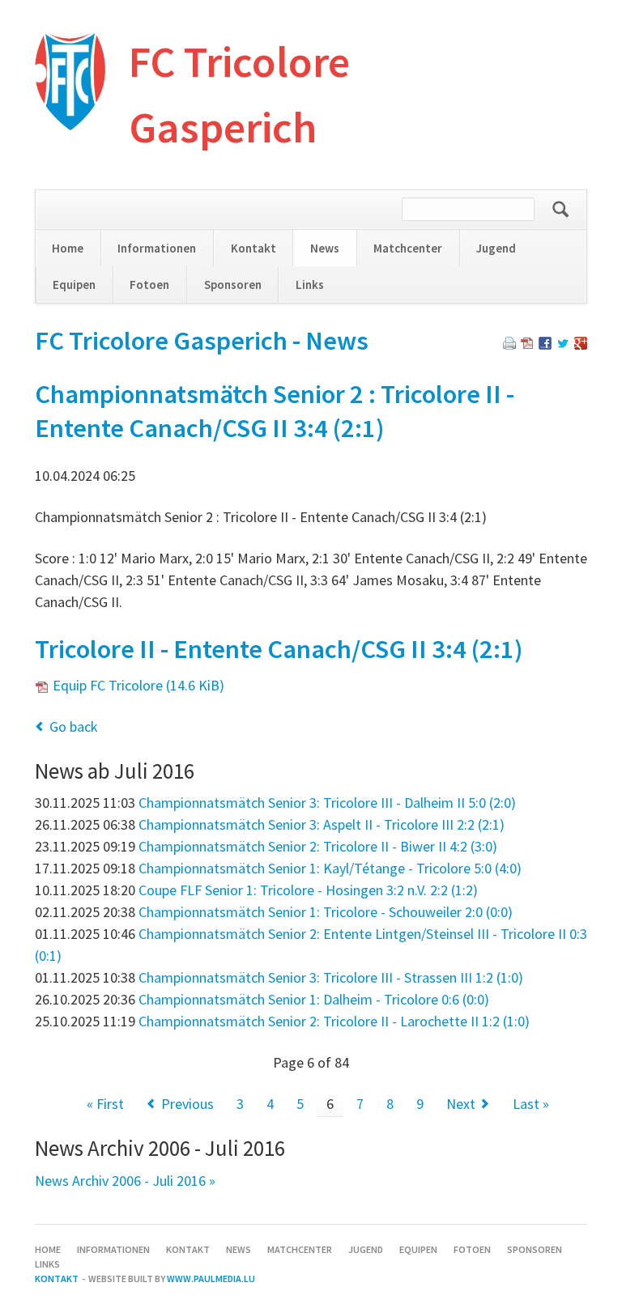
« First (105, 1103)
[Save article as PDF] (527, 344)
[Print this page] (509, 344)
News (324, 248)
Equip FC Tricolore (138, 685)
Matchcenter (407, 248)
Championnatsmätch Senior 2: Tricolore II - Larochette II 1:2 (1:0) (334, 1021)
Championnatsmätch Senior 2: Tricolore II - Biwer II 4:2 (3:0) (317, 846)
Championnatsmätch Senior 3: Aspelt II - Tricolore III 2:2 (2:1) (321, 824)
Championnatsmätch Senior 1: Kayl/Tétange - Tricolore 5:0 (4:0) (330, 868)
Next (460, 1103)
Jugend (496, 248)
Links (310, 284)
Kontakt (253, 248)
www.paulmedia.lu (211, 1278)
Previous (187, 1103)
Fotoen (149, 284)
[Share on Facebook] (545, 344)
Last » (531, 1103)
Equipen (74, 284)
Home (67, 248)
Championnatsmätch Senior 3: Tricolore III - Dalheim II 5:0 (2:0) (327, 802)
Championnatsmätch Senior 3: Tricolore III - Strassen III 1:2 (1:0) (330, 977)
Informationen (156, 248)
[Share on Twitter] (562, 344)
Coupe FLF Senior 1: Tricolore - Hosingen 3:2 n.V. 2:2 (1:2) (308, 890)
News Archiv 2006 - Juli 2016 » (125, 1180)
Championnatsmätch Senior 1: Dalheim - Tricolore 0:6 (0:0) (313, 999)
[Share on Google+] (580, 344)
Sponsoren (233, 284)
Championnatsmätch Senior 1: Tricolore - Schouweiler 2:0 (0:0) (325, 912)
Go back (73, 726)
